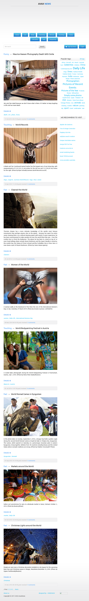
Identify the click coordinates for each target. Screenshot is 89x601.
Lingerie (10, 179)
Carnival (81, 62)
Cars (61, 65)
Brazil (76, 62)
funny (18, 114)
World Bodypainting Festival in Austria (32, 328)
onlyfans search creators (67, 136)
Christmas (7, 580)
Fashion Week (67, 74)
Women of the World (20, 265)
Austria (12, 384)
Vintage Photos (65, 103)
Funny (6, 54)
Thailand (77, 97)
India (70, 76)
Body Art (6, 384)
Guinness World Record (21, 179)
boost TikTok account (66, 156)
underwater (77, 108)
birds (83, 103)
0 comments (31, 184)
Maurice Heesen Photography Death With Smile (33, 54)
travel (71, 108)
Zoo (72, 103)
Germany (80, 74)
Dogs (5, 179)
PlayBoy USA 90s (65, 132)
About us (6, 593)
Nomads (14, 456)
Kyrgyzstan (7, 456)
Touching (8, 125)
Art (9, 114)
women (6, 318)
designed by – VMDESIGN (47, 593)
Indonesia (76, 76)
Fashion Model (77, 71)
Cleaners (6, 254)
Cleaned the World (19, 190)
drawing (63, 105)
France (74, 74)
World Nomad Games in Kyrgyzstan (26, 394)
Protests (81, 91)
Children (76, 65)
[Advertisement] (44, 19)
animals (77, 103)
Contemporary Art (66, 68)
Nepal (67, 78)
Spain (72, 97)
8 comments (31, 119)
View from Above (77, 100)
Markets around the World (22, 466)
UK (82, 97)
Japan (82, 76)
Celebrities (68, 65)
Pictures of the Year (69, 91)
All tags (82, 59)
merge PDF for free (66, 144)
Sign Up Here (72, 46)
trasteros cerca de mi (66, 148)
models (69, 105)
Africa (63, 62)
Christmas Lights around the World (26, 525)
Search (42, 46)
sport (66, 108)
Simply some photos (73, 95)
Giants (39, 179)
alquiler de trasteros (66, 124)
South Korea (66, 97)
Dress (70, 71)
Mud (34, 179)
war (83, 108)
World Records (22, 125)
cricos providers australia (67, 160)
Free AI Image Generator (67, 128)
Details (6, 111)
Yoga (30, 179)
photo (13, 114)
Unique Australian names (67, 140)
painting (81, 105)
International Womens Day (24, 318)
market (6, 515)
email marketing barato (67, 152)
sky (62, 108)
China (82, 65)
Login (82, 46)
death (5, 114)
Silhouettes (75, 93)
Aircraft (68, 62)
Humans (64, 76)
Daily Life (12, 318)
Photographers (72, 81)
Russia (69, 93)
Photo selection (75, 78)
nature (75, 105)
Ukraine (69, 100)
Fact (5, 190)
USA (64, 100)
